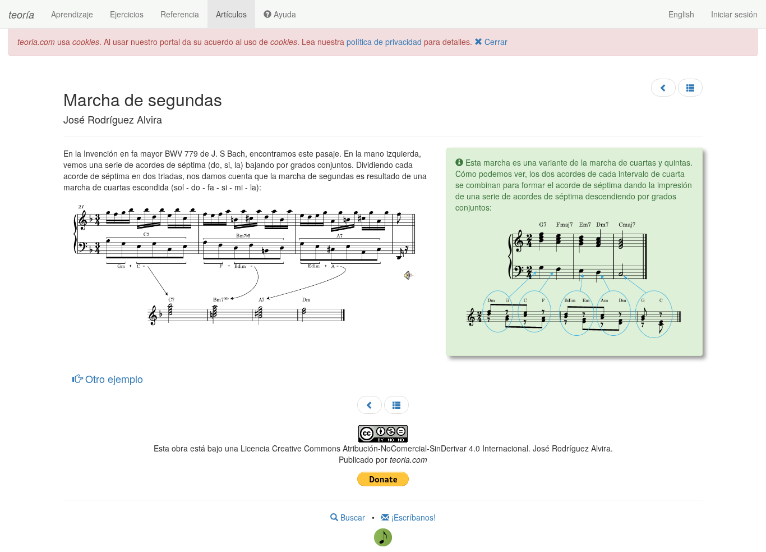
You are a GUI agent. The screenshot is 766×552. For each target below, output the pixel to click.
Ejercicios (127, 14)
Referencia (179, 14)
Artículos (231, 14)
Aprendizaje (72, 14)
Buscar (351, 517)
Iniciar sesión (734, 14)
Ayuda (283, 14)
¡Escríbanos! (412, 517)
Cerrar (494, 41)
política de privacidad (384, 41)
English (681, 14)
